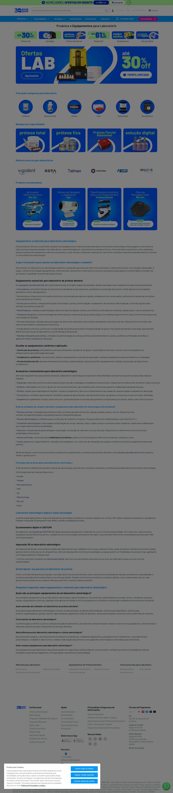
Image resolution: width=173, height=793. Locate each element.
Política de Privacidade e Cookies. (33, 785)
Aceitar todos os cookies (84, 769)
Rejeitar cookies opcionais (84, 775)
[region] (52, 776)
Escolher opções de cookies (84, 781)
